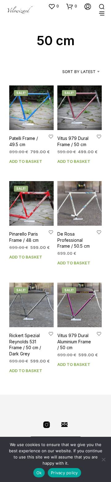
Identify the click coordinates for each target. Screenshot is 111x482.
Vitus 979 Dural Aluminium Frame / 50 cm (74, 341)
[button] (53, 6)
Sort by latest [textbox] (79, 71)
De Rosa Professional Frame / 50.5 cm (73, 240)
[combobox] (74, 71)
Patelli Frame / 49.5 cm (23, 141)
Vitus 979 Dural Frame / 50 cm (72, 141)
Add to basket (25, 161)
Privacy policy (64, 472)
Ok (39, 472)
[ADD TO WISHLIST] (51, 136)
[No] (103, 459)
